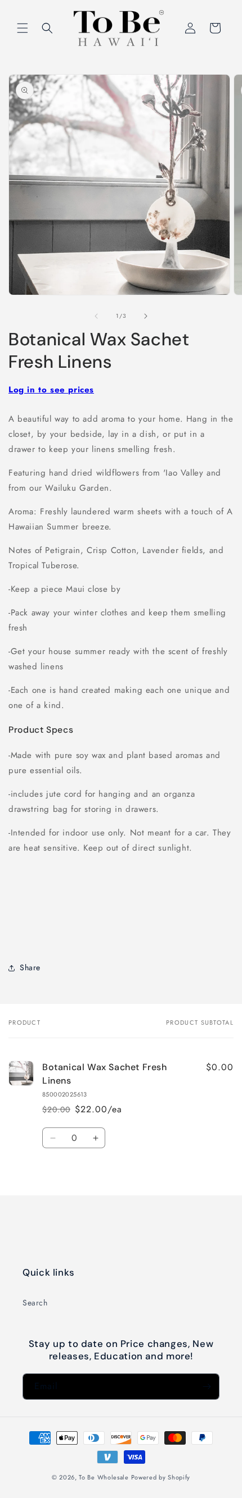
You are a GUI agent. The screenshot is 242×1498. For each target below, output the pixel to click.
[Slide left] (96, 316)
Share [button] (30, 967)
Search (35, 1302)
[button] (22, 28)
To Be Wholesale (104, 1477)
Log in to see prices (51, 389)
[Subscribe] (206, 1386)
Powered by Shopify (161, 1477)
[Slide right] (145, 316)
